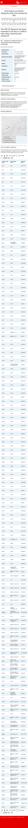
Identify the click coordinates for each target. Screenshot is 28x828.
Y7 (22, 19)
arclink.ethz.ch (4, 94)
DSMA (3, 734)
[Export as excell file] (9, 158)
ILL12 (3, 567)
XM (3, 24)
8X (2, 19)
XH (25, 23)
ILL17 (3, 726)
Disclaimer (18, 817)
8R (25, 18)
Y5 (12, 24)
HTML (11, 107)
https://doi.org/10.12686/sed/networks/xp (11, 105)
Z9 (17, 24)
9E (7, 19)
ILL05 (3, 770)
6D (20, 23)
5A (20, 18)
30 (15, 18)
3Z (15, 23)
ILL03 (3, 689)
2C (18, 23)
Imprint (23, 817)
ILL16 (3, 738)
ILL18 (3, 640)
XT (5, 24)
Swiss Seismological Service (9, 817)
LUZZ (3, 685)
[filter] (3, 162)
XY (20, 19)
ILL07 (3, 717)
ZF (19, 24)
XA (23, 23)
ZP (22, 24)
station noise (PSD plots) (8, 85)
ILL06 (3, 730)
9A (4, 19)
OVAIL (3, 661)
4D (17, 18)
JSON (14, 107)
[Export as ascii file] (12, 158)
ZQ (24, 24)
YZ (25, 19)
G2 (14, 19)
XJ (18, 19)
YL (7, 24)
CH (11, 18)
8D (22, 18)
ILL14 (3, 750)
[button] (2, 2)
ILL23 (3, 778)
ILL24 (3, 758)
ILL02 (3, 571)
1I (13, 18)
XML (17, 107)
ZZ (13, 21)
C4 (12, 19)
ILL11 (3, 243)
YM (10, 24)
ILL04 (3, 754)
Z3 (15, 24)
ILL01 (3, 762)
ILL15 (3, 774)
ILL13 (3, 364)
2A (13, 23)
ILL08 (3, 636)
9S (9, 19)
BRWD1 (3, 612)
